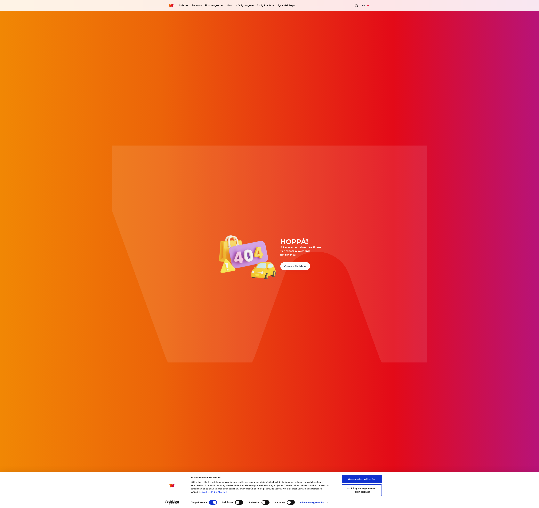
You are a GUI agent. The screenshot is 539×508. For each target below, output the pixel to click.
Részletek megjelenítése (312, 502)
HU (369, 5)
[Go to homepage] (171, 5)
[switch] (239, 502)
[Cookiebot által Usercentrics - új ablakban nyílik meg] (172, 502)
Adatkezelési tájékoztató (214, 492)
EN (363, 5)
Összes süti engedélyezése (361, 479)
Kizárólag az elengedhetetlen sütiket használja (361, 490)
